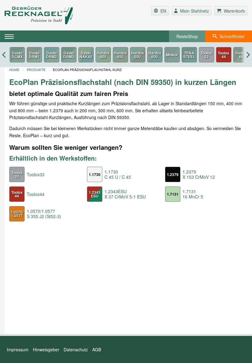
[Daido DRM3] (69, 54)
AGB (96, 349)
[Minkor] (172, 54)
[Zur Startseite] (45, 15)
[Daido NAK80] (86, 54)
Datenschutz (76, 349)
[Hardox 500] (137, 54)
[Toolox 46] (241, 54)
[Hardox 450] (120, 54)
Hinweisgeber (46, 349)
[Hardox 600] (155, 54)
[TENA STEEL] (189, 54)
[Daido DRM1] (34, 54)
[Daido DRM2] (51, 54)
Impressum (18, 349)
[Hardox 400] (103, 54)
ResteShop (187, 36)
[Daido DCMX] (17, 54)
